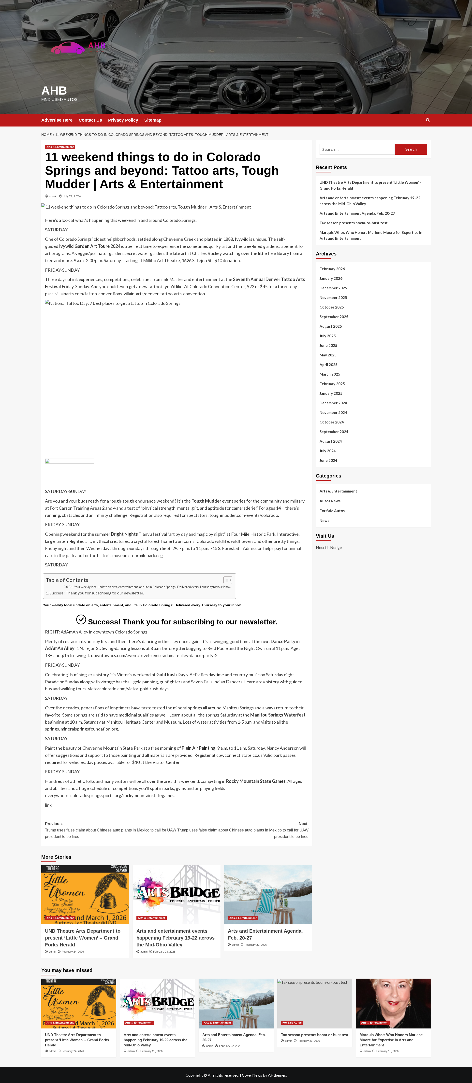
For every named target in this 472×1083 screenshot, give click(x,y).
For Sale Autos (332, 510)
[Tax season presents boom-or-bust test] (314, 1003)
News (324, 520)
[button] (428, 120)
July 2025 (328, 336)
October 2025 (332, 307)
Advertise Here (57, 120)
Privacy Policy (123, 120)
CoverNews (252, 1075)
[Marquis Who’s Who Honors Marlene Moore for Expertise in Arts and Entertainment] (393, 1003)
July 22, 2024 (72, 196)
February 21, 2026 (309, 1040)
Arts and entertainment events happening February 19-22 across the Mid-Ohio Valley (175, 937)
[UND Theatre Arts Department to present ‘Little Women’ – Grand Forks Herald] (85, 894)
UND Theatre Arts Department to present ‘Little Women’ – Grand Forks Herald (82, 937)
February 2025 (332, 383)
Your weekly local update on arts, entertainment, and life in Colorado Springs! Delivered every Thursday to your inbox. (152, 587)
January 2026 (331, 278)
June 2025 (328, 345)
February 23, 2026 (164, 951)
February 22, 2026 (256, 944)
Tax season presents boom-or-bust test (354, 223)
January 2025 (331, 393)
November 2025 (333, 297)
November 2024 (333, 412)
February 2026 (332, 269)
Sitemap (153, 120)
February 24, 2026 (73, 951)
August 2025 (331, 326)
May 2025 (328, 355)
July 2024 (328, 451)
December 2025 (333, 288)
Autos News (330, 501)
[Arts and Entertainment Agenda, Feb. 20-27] (268, 894)
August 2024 (331, 441)
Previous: (110, 830)
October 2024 (332, 422)
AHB (54, 90)
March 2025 (330, 374)
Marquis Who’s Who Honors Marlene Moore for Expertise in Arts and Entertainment (371, 235)
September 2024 (334, 431)
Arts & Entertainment (60, 146)
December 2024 (333, 403)
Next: (243, 830)
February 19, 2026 (387, 1051)
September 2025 (334, 316)
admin (53, 196)
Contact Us (90, 120)
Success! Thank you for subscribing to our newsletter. (96, 593)
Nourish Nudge (329, 547)
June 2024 (328, 460)
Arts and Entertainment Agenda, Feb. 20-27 (357, 213)
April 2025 (329, 364)
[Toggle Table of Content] (225, 580)
